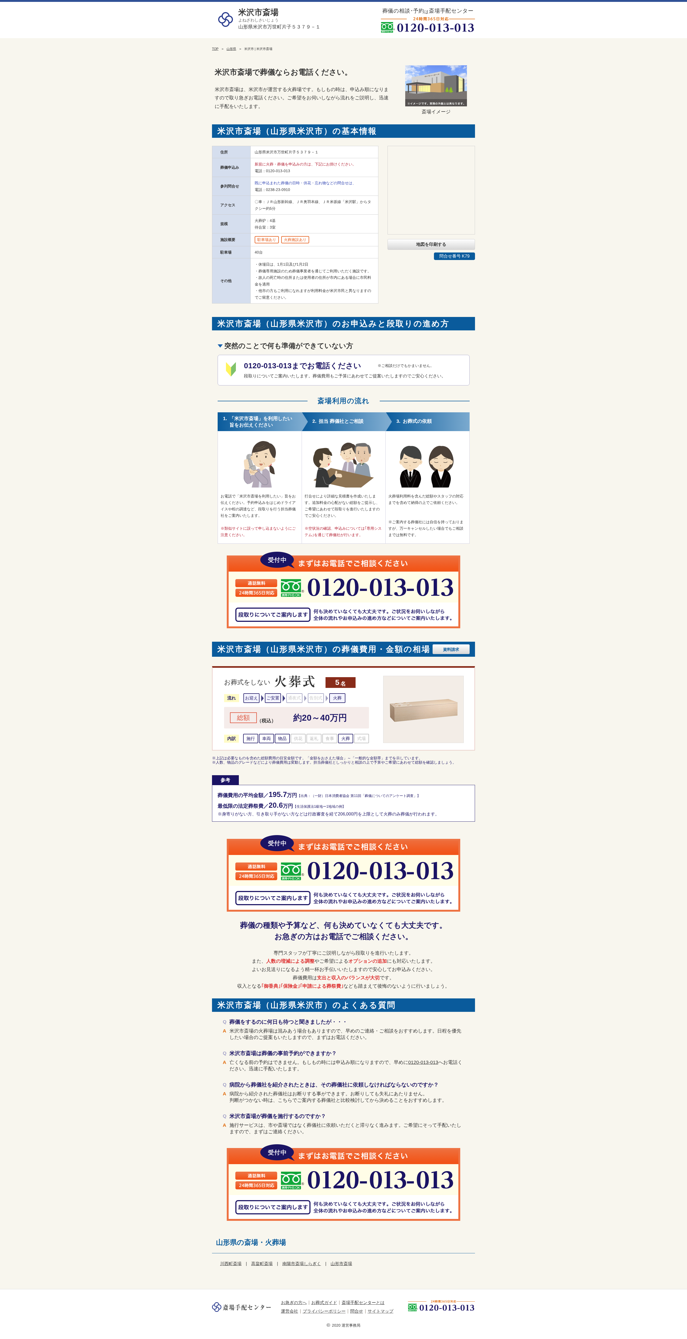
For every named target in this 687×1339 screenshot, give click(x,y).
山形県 (231, 49)
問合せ (356, 1311)
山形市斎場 (341, 1263)
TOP (215, 49)
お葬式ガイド (324, 1302)
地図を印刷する (431, 244)
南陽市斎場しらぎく (301, 1263)
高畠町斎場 (262, 1263)
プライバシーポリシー (324, 1311)
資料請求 (451, 649)
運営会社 (289, 1311)
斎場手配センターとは (363, 1302)
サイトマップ (380, 1311)
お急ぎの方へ (294, 1302)
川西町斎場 (231, 1263)
